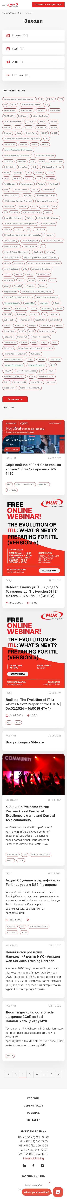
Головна (33, 1098)
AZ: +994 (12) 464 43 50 (33, 1141)
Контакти (33, 1120)
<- (8, 1074)
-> (58, 1074)
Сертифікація (33, 1105)
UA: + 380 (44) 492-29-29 (33, 1137)
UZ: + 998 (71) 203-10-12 (33, 1153)
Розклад (33, 1113)
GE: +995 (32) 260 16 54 (33, 1145)
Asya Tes (38, 1185)
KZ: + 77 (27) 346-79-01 (33, 1149)
